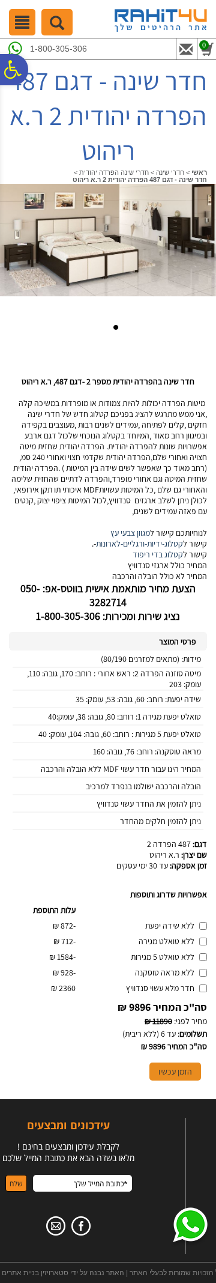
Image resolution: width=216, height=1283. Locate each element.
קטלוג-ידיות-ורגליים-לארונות (139, 543)
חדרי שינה (170, 172)
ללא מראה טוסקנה (164, 972)
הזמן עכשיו (175, 1071)
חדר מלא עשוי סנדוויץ (160, 988)
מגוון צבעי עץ (130, 532)
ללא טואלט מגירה (166, 941)
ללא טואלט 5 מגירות (162, 956)
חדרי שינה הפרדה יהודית (114, 172)
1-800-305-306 (58, 48)
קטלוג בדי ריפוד (158, 554)
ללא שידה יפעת (169, 925)
